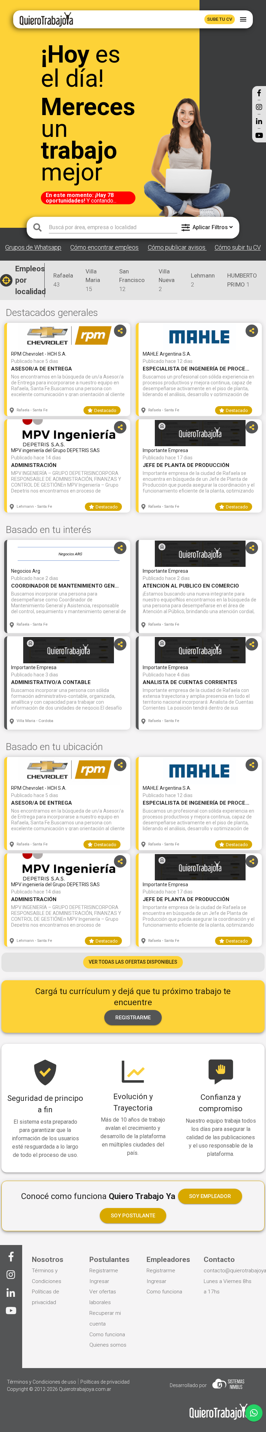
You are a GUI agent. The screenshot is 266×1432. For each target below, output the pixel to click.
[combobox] (113, 227)
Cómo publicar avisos (177, 247)
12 (132, 280)
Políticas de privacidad (105, 1382)
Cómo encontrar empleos (104, 247)
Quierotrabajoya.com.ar (85, 1389)
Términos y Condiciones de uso (42, 1382)
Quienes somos (107, 1345)
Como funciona (107, 1334)
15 (93, 280)
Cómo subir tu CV (238, 247)
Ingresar (99, 1281)
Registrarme (103, 1270)
